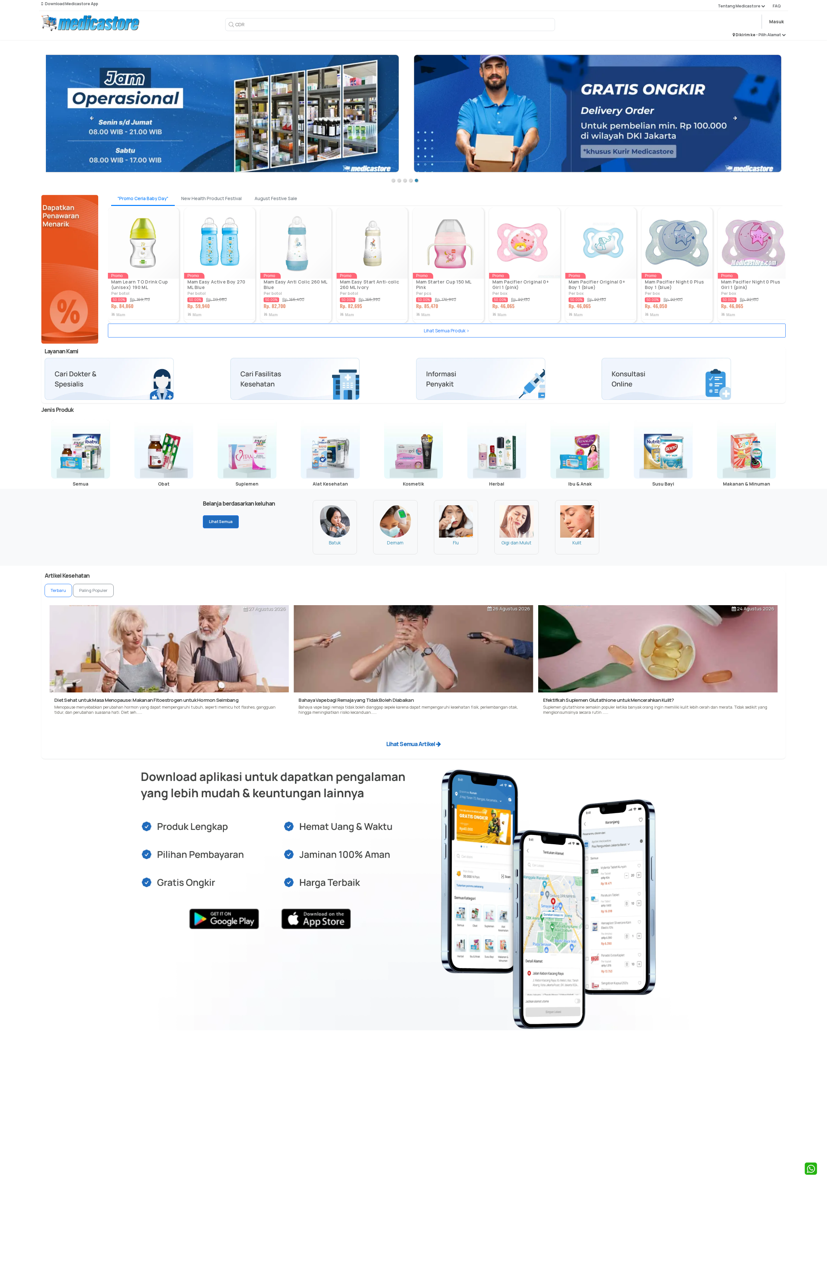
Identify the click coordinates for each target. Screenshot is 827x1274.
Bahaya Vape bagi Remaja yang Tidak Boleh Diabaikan (356, 700)
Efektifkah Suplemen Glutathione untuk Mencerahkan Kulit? (608, 700)
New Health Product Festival (211, 198)
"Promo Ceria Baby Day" (143, 198)
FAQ (777, 6)
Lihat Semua (221, 521)
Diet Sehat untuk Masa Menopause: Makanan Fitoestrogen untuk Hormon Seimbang (146, 700)
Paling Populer (93, 590)
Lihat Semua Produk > (446, 330)
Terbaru (58, 590)
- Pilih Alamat (769, 34)
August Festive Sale (276, 198)
